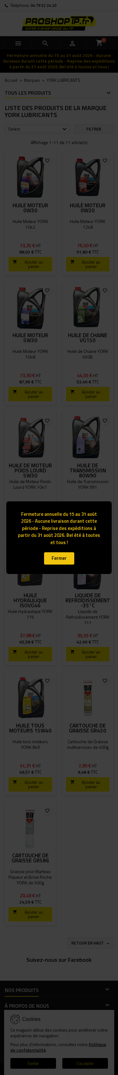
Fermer (59, 558)
